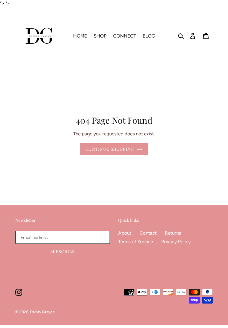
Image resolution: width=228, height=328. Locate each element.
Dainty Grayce (42, 312)
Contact (148, 233)
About (124, 233)
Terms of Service (135, 241)
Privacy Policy (176, 241)
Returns (173, 233)
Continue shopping (109, 149)
